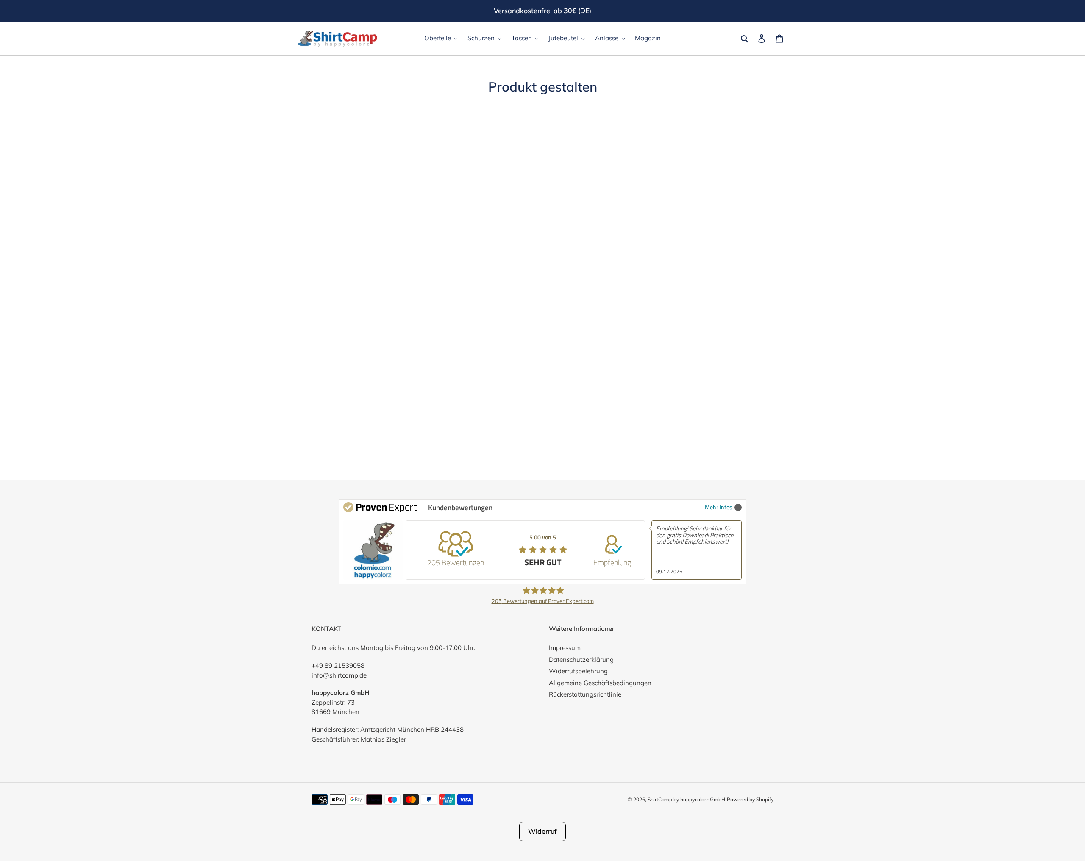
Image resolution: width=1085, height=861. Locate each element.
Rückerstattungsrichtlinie (585, 694)
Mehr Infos (718, 507)
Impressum (565, 648)
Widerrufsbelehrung (578, 671)
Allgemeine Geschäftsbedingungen (600, 683)
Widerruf (542, 831)
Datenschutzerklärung (581, 659)
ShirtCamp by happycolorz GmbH (686, 799)
